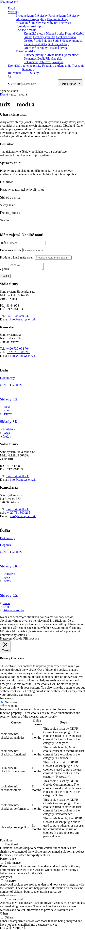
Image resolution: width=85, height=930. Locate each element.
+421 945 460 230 (17, 315)
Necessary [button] (6, 698)
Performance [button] (8, 858)
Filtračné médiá (25, 51)
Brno (6, 410)
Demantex (30, 58)
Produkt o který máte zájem (17, 257)
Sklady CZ (9, 399)
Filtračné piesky (33, 55)
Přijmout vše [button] (31, 638)
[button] (10, 77)
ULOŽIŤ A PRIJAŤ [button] (13, 928)
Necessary (11, 702)
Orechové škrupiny (36, 47)
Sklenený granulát (71, 40)
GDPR (4, 384)
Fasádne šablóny (57, 19)
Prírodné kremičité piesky (32, 15)
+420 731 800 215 (18, 352)
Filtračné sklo (53, 58)
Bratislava (9, 429)
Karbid (80, 33)
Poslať (5, 276)
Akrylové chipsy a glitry (31, 19)
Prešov (7, 436)
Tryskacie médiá (26, 30)
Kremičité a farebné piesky (24, 65)
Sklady (34, 72)
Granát (28, 37)
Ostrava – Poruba (13, 610)
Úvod (11, 8)
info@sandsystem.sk (23, 319)
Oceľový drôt (32, 40)
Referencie (14, 72)
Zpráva (4, 269)
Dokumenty (7, 378)
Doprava (5, 545)
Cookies (17, 384)
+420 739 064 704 (17, 348)
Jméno (4, 242)
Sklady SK (9, 422)
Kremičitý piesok (34, 33)
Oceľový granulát (44, 37)
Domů (4, 94)
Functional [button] (6, 840)
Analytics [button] (6, 877)
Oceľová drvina (66, 37)
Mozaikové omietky (28, 22)
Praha (6, 406)
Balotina (47, 40)
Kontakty (28, 69)
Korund (70, 33)
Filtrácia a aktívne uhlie (56, 65)
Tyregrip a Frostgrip (28, 26)
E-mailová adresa (11, 250)
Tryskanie (78, 65)
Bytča (6, 433)
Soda (56, 40)
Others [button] (4, 913)
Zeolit (41, 58)
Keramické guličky (35, 44)
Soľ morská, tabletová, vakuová (43, 62)
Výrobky (13, 12)
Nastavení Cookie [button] (11, 638)
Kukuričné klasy (58, 44)
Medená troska (55, 33)
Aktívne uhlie (52, 55)
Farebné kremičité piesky (64, 15)
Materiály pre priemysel (56, 22)
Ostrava (7, 414)
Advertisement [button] (9, 895)
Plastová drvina (58, 47)
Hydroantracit (70, 55)
